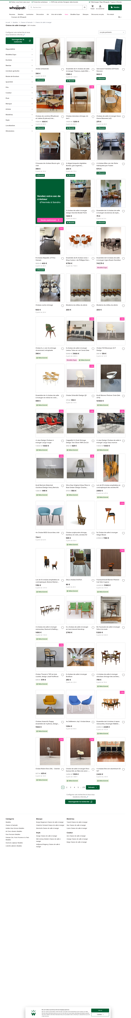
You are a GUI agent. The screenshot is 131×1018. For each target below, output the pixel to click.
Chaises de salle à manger (43, 22)
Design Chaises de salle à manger (46, 836)
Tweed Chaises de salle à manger (77, 822)
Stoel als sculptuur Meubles (14, 843)
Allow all (100, 1010)
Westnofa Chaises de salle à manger (47, 828)
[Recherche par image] (84, 7)
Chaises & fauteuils (27, 22)
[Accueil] (17, 7)
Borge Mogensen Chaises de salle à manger (50, 822)
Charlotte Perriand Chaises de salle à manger (50, 825)
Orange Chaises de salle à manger (77, 839)
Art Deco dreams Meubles (14, 831)
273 (83, 787)
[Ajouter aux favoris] (62, 69)
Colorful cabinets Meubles (14, 846)
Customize (99, 1014)
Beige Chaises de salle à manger (77, 842)
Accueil (8, 22)
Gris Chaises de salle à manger (76, 836)
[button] (101, 2)
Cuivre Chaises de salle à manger (77, 828)
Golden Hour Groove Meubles (15, 828)
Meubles (15, 22)
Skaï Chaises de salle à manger (76, 825)
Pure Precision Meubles (13, 834)
